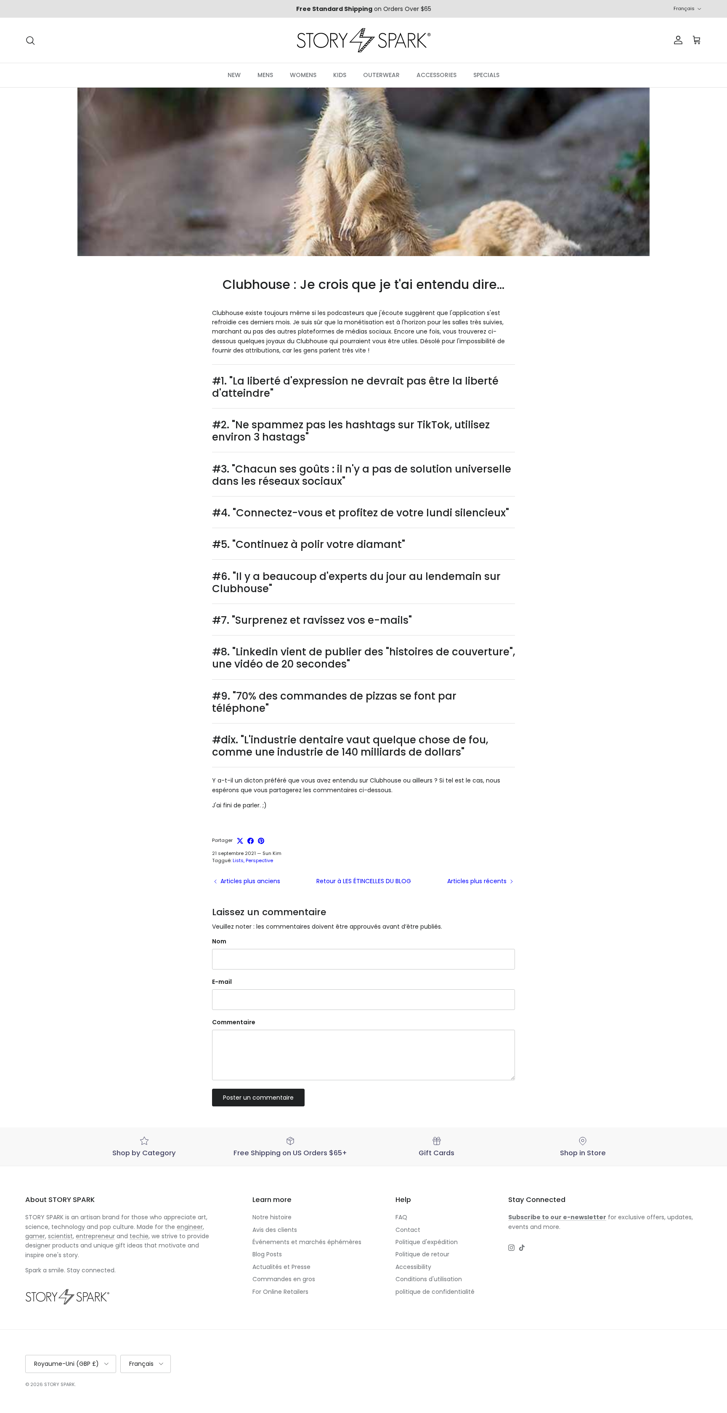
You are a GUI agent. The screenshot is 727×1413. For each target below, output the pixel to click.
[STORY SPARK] (363, 40)
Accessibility (413, 1267)
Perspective (259, 860)
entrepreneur (95, 1236)
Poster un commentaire (258, 1097)
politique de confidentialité (435, 1291)
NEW (234, 75)
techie (139, 1236)
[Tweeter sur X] (240, 841)
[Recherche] (30, 40)
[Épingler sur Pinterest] (261, 841)
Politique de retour (422, 1254)
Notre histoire (272, 1217)
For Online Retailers (280, 1291)
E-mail (222, 982)
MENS (265, 75)
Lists (238, 860)
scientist (60, 1236)
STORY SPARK (59, 1384)
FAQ (401, 1217)
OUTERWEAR (381, 75)
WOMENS (303, 75)
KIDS (339, 75)
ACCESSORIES (436, 75)
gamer (35, 1236)
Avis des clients (274, 1230)
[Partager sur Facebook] (250, 841)
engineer (190, 1227)
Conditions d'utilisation (428, 1279)
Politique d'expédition (426, 1242)
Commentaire (233, 1022)
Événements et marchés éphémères (306, 1242)
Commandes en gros (283, 1279)
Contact (407, 1230)
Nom (219, 942)
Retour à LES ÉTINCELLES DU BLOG (363, 881)
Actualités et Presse (281, 1267)
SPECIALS (486, 75)
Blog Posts (267, 1254)
